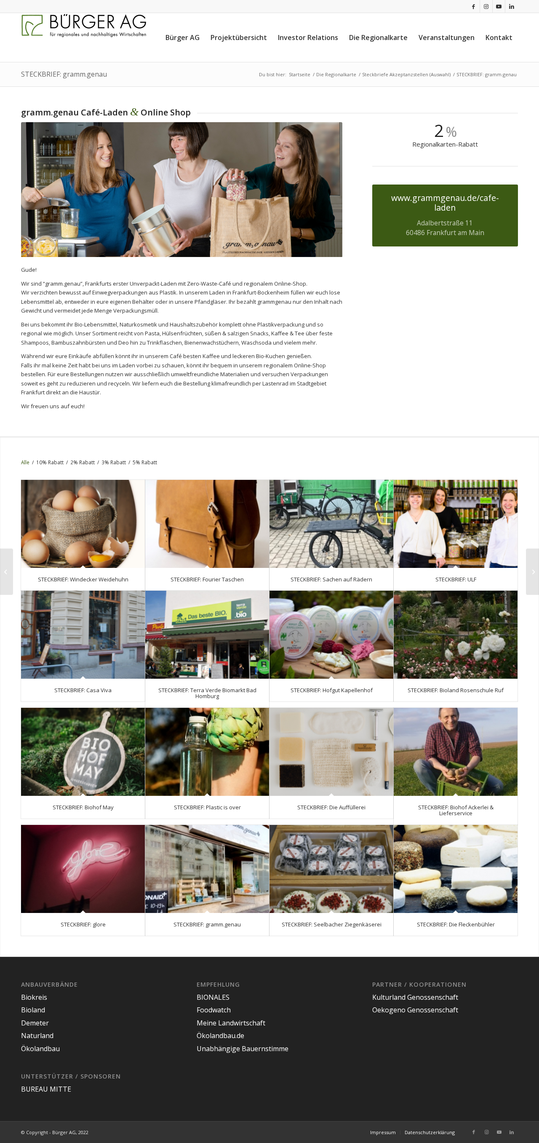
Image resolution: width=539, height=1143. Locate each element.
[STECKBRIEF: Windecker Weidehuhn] (83, 524)
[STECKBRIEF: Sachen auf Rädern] (331, 524)
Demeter (35, 1023)
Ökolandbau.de (220, 1035)
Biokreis (34, 997)
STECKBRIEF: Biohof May (83, 807)
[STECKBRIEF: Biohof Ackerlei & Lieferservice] (456, 752)
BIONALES (213, 997)
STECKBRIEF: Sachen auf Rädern (331, 579)
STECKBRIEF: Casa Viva (83, 690)
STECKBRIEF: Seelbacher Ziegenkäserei (332, 924)
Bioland (33, 1010)
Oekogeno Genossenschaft (415, 1010)
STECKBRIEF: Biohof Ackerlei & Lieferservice (456, 810)
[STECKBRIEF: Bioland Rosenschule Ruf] (456, 635)
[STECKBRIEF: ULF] (456, 524)
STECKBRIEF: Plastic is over (207, 807)
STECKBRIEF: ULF (455, 579)
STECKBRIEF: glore (83, 924)
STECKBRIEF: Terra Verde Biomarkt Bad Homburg (207, 693)
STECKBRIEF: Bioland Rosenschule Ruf (456, 690)
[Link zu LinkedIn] (511, 6)
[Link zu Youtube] (499, 6)
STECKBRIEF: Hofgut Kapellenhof (332, 690)
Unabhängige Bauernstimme (242, 1048)
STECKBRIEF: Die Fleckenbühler (456, 924)
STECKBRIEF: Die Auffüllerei (331, 807)
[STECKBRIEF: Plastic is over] (207, 752)
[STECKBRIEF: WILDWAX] (532, 572)
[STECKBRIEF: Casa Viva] (83, 635)
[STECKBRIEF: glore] (83, 869)
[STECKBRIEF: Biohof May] (83, 752)
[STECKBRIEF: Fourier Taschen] (207, 524)
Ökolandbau (40, 1048)
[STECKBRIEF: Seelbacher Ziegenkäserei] (331, 869)
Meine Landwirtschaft (231, 1023)
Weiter (323, 189)
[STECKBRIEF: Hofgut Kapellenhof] (331, 635)
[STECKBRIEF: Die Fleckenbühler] (456, 869)
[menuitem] (182, 37)
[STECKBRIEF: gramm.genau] (207, 869)
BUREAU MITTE (46, 1089)
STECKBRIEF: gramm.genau (64, 74)
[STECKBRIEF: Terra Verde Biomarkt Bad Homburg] (207, 635)
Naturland (37, 1035)
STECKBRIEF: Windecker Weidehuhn (83, 579)
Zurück (40, 189)
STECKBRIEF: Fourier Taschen (207, 579)
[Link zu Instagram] (486, 6)
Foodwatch (214, 1010)
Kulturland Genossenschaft (415, 997)
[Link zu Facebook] (473, 6)
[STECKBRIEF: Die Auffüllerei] (331, 752)
